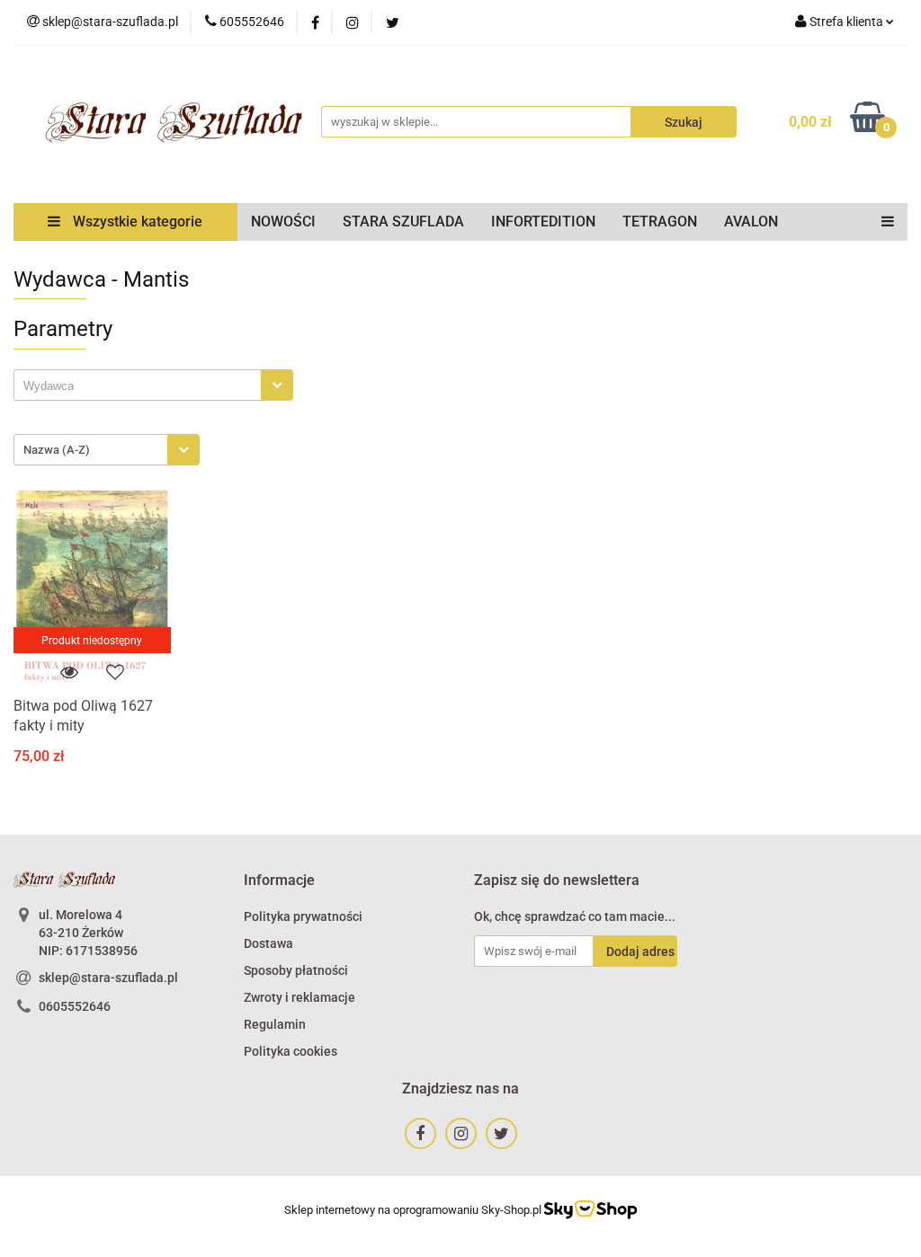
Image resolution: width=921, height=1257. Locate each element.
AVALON (751, 221)
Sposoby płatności (296, 970)
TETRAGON (659, 221)
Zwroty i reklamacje (299, 997)
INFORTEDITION (543, 221)
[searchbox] (142, 386)
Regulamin (275, 1024)
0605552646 (75, 1006)
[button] (279, 881)
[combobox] (153, 385)
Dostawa (268, 943)
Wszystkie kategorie (135, 221)
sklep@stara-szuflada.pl (108, 977)
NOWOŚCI (283, 221)
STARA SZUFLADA (403, 221)
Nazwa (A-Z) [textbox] (56, 449)
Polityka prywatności (303, 916)
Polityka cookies (290, 1051)
